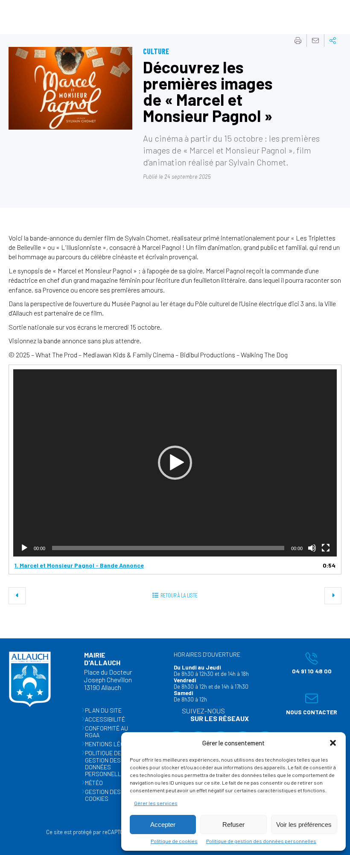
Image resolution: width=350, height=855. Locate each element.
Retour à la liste (179, 595)
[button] (333, 743)
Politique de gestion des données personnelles (261, 841)
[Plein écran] (325, 548)
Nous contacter (309, 704)
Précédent (17, 595)
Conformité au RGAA (106, 732)
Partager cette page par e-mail (315, 40)
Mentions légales (111, 744)
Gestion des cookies (103, 795)
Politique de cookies (174, 841)
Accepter (162, 824)
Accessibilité (105, 719)
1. (79, 565)
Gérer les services (156, 803)
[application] (175, 462)
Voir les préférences (304, 824)
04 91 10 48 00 (307, 663)
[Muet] (312, 548)
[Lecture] (24, 548)
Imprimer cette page (297, 40)
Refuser (233, 824)
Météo (94, 782)
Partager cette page (332, 40)
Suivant (332, 595)
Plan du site (103, 710)
